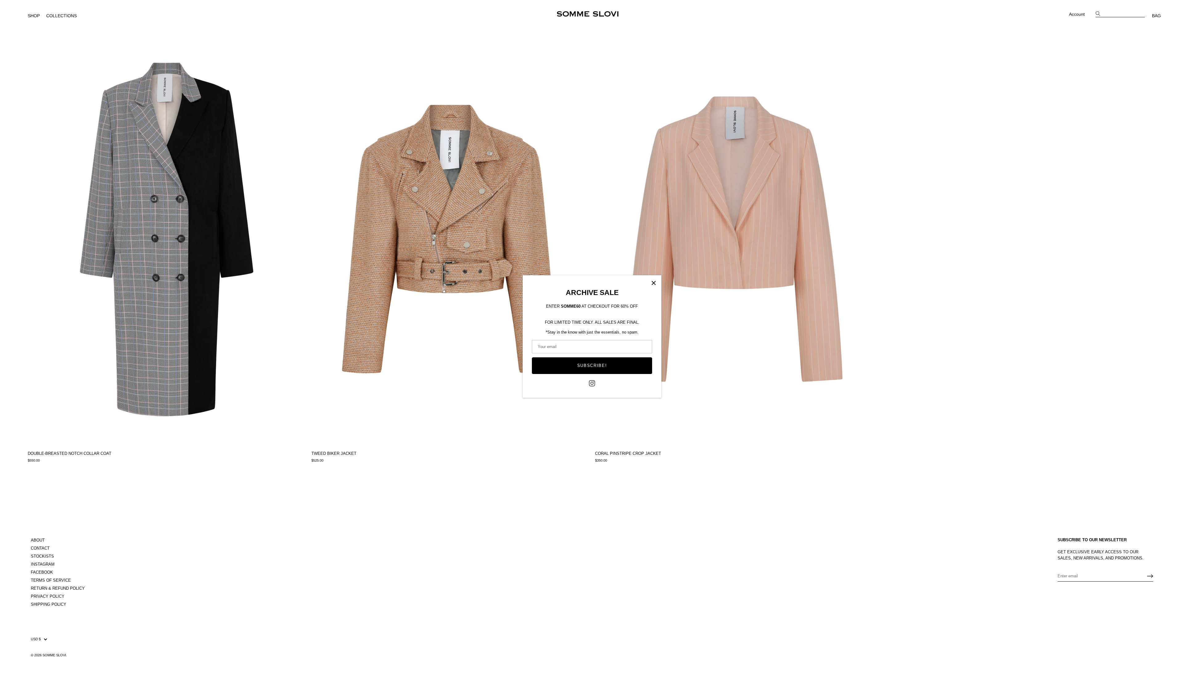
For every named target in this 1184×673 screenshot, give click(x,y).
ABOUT (38, 540)
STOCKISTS (42, 556)
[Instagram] (592, 383)
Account (1077, 14)
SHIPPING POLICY (48, 604)
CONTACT (40, 548)
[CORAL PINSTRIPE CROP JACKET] (734, 239)
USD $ (36, 639)
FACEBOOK (42, 572)
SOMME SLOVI (54, 655)
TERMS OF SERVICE (51, 580)
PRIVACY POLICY (47, 596)
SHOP (34, 15)
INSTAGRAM (43, 564)
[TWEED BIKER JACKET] (450, 239)
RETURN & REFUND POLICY (58, 588)
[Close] (653, 283)
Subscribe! (592, 365)
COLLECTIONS (61, 15)
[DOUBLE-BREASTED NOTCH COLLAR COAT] (166, 239)
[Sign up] (1150, 576)
